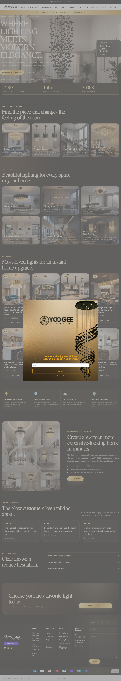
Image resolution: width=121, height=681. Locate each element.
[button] (96, 302)
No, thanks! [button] (60, 376)
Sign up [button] (60, 371)
